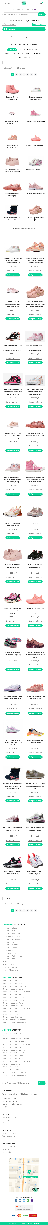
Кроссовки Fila (8, 942)
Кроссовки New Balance (12, 934)
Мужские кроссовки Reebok (13, 1000)
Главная (5, 37)
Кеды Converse (8, 964)
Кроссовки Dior (8, 959)
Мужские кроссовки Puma (12, 1006)
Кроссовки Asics (8, 950)
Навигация (10, 29)
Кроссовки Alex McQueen (12, 939)
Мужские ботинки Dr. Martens (14, 1020)
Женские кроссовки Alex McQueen (16, 1044)
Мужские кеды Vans (10, 1014)
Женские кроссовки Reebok (13, 1053)
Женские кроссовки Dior (12, 1064)
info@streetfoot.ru (9, 24)
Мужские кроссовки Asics (12, 1003)
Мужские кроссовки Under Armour (16, 1009)
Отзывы (5, 1149)
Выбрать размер (13, 275)
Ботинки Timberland (10, 970)
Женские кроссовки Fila (12, 1047)
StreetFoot (24, 3)
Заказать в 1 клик (12, 271)
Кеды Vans (6, 962)
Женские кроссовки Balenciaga (14, 1041)
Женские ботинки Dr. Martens (14, 1072)
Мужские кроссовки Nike (12, 983)
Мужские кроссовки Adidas (13, 980)
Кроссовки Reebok (10, 948)
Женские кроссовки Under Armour (16, 1061)
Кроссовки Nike (8, 931)
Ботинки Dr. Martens (10, 967)
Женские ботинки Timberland (14, 1075)
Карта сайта (7, 1152)
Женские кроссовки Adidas (13, 1033)
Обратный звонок (38, 24)
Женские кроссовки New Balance (15, 1039)
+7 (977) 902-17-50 (32, 21)
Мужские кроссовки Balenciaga (14, 989)
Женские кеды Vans (10, 1067)
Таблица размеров (9, 1136)
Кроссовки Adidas (9, 928)
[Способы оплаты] (24, 1216)
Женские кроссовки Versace (13, 1050)
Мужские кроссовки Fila (12, 995)
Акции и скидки (8, 1146)
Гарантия (6, 1120)
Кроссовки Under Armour (12, 956)
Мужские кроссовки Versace (13, 997)
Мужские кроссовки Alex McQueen (16, 992)
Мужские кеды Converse (12, 1017)
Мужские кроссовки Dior (12, 1011)
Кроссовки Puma (9, 953)
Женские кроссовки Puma (12, 1058)
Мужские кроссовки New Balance (15, 986)
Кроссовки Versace (10, 945)
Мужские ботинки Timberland (14, 1023)
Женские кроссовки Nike (12, 1036)
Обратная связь (8, 1123)
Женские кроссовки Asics (12, 1055)
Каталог (13, 37)
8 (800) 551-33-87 (15, 21)
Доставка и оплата (9, 1117)
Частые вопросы (9, 1133)
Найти (41, 14)
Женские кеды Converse (12, 1070)
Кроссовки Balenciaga (11, 936)
